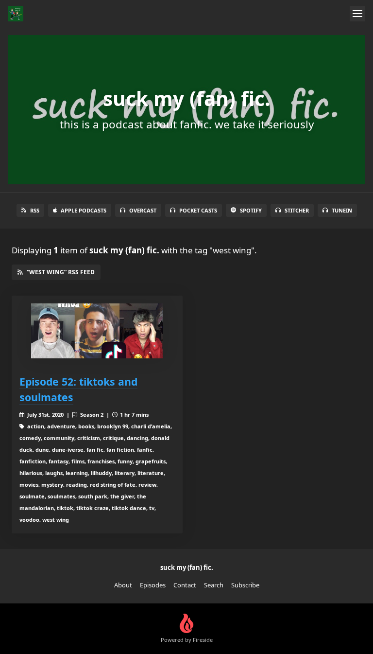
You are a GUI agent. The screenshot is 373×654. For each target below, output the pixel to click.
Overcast (142, 210)
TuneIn (342, 210)
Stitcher (297, 210)
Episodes (153, 585)
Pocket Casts (198, 210)
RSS (34, 210)
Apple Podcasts (83, 210)
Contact (184, 585)
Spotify (251, 210)
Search (213, 585)
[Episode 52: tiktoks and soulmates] (97, 330)
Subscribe (245, 585)
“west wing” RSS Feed (61, 272)
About (123, 585)
